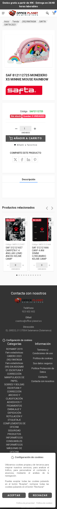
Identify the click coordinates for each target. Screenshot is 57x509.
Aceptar (14, 495)
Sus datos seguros (42, 363)
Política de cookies (44, 503)
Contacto (42, 377)
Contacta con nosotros (42, 381)
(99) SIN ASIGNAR (14, 366)
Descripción (28, 179)
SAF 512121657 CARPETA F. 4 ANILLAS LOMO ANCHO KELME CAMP (14, 253)
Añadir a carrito (28, 138)
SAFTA (42, 21)
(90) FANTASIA (29, 21)
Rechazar (40, 495)
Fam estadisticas (14, 352)
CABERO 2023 (14, 356)
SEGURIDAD (14, 430)
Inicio (6, 21)
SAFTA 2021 (10, 24)
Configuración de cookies (19, 340)
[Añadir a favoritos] (25, 223)
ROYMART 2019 (14, 349)
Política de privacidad (25, 503)
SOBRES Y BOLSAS (14, 384)
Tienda (15, 21)
